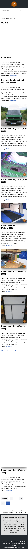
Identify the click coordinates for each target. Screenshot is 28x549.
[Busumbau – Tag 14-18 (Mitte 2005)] (14, 164)
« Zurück (4, 498)
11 (3, 503)
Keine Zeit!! (6, 58)
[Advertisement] (14, 41)
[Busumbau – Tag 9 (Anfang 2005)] (14, 309)
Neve (5, 547)
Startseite (3, 18)
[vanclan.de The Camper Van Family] (14, 4)
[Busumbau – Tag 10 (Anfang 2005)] (14, 258)
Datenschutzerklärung (7, 512)
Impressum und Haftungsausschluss (14, 510)
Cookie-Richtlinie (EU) (20, 512)
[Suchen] (20, 10)
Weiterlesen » (13, 75)
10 (21, 498)
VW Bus (9, 18)
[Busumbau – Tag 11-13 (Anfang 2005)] (14, 213)
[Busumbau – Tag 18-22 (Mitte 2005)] (14, 115)
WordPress (20, 547)
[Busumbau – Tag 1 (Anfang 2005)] (14, 408)
